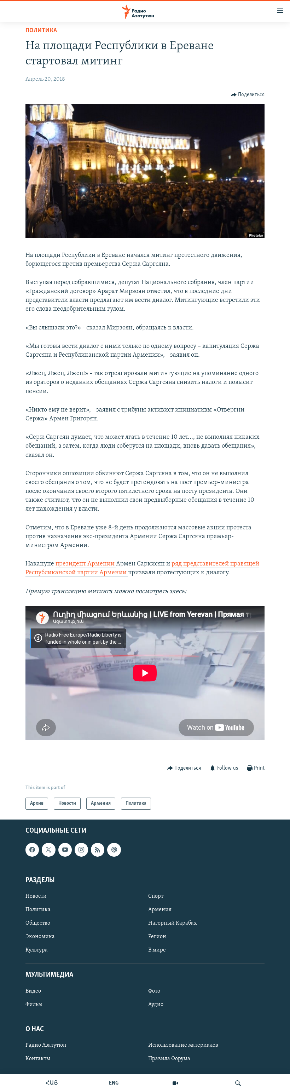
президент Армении (86, 564)
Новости (36, 896)
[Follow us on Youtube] (65, 850)
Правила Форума (169, 1059)
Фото (154, 991)
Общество (37, 923)
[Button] (248, 94)
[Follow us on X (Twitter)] (48, 850)
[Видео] (175, 1083)
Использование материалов (183, 1045)
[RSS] (97, 850)
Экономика (40, 936)
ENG (113, 1083)
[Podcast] (114, 850)
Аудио (155, 1004)
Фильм (33, 1004)
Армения (160, 910)
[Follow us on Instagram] (81, 850)
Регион (157, 936)
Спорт (155, 896)
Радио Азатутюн (45, 1045)
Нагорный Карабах (172, 923)
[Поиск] (238, 1083)
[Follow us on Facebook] (32, 850)
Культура (36, 950)
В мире (157, 950)
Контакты (37, 1059)
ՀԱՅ (52, 1083)
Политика (41, 31)
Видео (33, 991)
